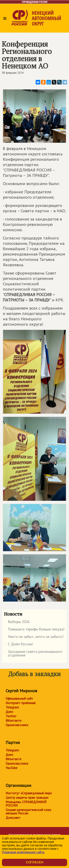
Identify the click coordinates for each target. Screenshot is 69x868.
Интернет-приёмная (20, 703)
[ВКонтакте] (38, 82)
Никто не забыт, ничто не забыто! (34, 637)
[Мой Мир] (48, 82)
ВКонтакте (13, 720)
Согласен (34, 862)
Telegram (12, 707)
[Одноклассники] (43, 82)
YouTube (11, 768)
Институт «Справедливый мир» (29, 793)
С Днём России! (18, 644)
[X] (54, 82)
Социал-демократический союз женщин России (28, 811)
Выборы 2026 (17, 622)
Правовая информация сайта (23, 852)
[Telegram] (64, 82)
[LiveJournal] (59, 82)
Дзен (9, 711)
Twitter (11, 716)
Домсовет (13, 817)
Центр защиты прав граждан (27, 797)
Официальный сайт (19, 698)
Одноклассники (17, 725)
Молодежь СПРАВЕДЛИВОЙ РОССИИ (26, 803)
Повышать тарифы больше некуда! (34, 629)
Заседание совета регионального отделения (33, 653)
